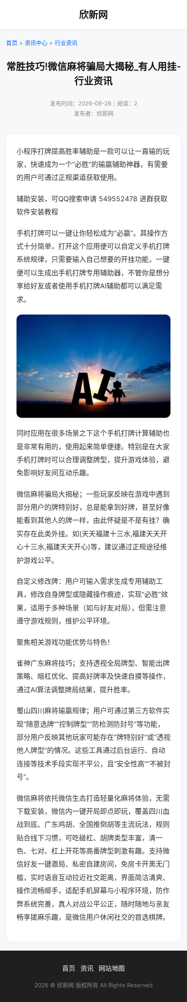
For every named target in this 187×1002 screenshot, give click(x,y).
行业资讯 (66, 42)
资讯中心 (36, 42)
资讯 (87, 968)
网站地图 (112, 968)
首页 (11, 42)
